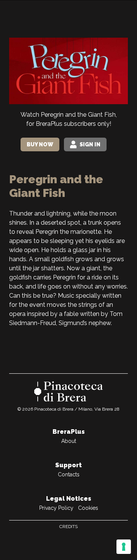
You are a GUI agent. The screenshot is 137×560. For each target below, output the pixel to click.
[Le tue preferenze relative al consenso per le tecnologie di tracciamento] (123, 546)
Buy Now (40, 144)
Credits (68, 526)
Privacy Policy (56, 508)
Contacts (69, 474)
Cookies (88, 508)
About (68, 441)
